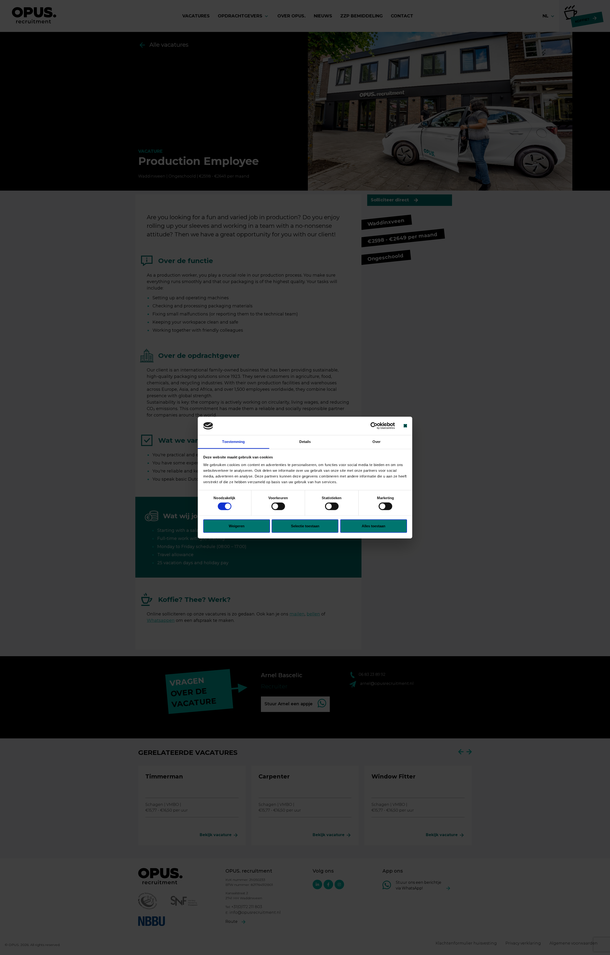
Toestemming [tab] (233, 442)
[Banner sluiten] (405, 425)
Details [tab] (305, 442)
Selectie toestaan (305, 526)
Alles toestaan (373, 526)
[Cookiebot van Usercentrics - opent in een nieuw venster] (374, 425)
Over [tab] (376, 442)
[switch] (278, 506)
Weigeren (236, 526)
